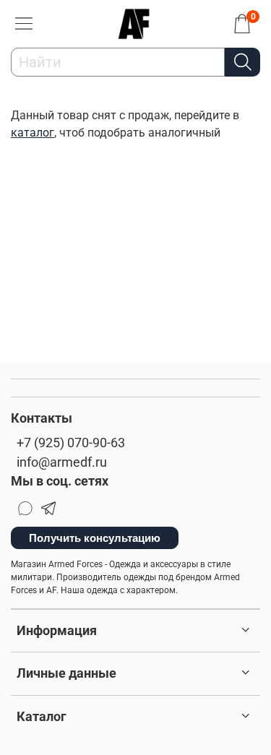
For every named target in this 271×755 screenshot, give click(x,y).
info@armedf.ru (62, 462)
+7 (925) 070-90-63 (71, 443)
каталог (32, 132)
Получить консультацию (94, 538)
